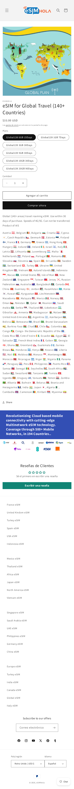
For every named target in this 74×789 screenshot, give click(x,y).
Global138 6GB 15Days (19, 137)
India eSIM (12, 682)
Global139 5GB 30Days (19, 152)
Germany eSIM (15, 643)
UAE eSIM (12, 628)
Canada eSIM (14, 690)
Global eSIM (13, 697)
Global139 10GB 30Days (20, 160)
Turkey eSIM (13, 520)
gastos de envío (12, 125)
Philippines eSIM (16, 636)
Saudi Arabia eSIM (17, 620)
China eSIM (13, 651)
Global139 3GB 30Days (19, 145)
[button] (7, 10)
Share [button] (9, 402)
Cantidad (7, 176)
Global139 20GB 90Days (20, 168)
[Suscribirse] (54, 728)
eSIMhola (40, 782)
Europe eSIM (14, 666)
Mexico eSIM (13, 558)
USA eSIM (12, 536)
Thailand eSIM (15, 566)
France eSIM (13, 504)
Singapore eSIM (15, 612)
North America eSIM (18, 590)
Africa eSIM (13, 574)
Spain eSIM (13, 528)
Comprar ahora (37, 205)
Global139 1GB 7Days (53, 137)
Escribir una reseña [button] (37, 485)
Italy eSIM (12, 705)
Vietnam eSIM (14, 597)
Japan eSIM (13, 582)
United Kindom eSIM (18, 512)
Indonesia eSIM (15, 543)
